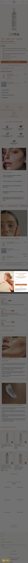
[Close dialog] (27, 271)
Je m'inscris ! (21, 284)
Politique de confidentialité (17, 290)
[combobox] (16, 281)
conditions (20, 290)
